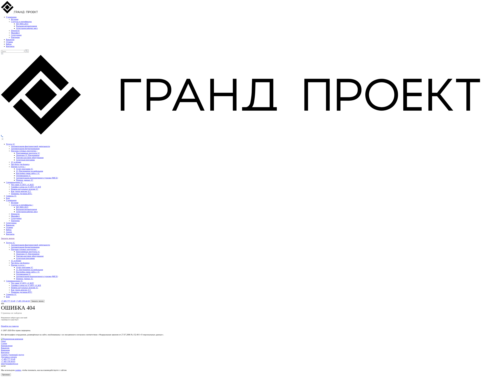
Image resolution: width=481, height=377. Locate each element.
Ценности (15, 214)
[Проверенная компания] (12, 339)
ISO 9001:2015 (22, 207)
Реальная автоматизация (26, 209)
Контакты (10, 234)
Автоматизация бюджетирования (25, 149)
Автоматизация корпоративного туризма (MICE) (37, 178)
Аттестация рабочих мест (27, 212)
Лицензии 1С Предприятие (27, 155)
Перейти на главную (10, 326)
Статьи (4, 343)
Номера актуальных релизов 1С (24, 189)
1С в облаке (16, 162)
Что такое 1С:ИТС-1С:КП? (22, 185)
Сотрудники (16, 218)
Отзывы (9, 227)
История (14, 203)
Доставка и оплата (9, 357)
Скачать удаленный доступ (12, 355)
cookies (18, 370)
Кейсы (9, 230)
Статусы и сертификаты (22, 205)
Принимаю (6, 375)
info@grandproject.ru (9, 364)
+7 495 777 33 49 (8, 301)
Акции (9, 232)
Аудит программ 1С (24, 169)
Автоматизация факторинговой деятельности (30, 146)
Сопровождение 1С (14, 182)
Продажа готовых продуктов (24, 151)
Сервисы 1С (11, 196)
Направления (6, 346)
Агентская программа (25, 160)
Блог (8, 198)
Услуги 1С (10, 144)
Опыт (3, 341)
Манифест (15, 216)
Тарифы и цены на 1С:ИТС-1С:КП (26, 187)
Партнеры (15, 221)
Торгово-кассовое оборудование (30, 158)
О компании (11, 200)
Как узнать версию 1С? (21, 191)
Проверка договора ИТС (21, 194)
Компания (5, 350)
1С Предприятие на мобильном (29, 171)
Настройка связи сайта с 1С (28, 173)
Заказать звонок (8, 238)
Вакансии (10, 225)
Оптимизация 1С (23, 176)
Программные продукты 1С (28, 153)
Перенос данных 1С (24, 180)
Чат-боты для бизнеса (20, 164)
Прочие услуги (18, 167)
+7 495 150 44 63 (23, 301)
